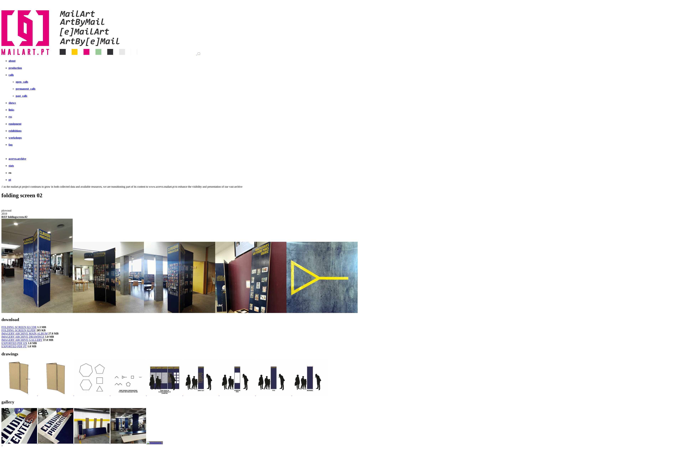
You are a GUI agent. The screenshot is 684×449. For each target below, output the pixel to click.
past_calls (21, 95)
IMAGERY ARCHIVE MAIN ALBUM (24, 333)
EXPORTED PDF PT (14, 346)
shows (12, 102)
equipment (15, 123)
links (11, 109)
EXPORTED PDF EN (14, 343)
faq (10, 144)
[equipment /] (19, 394)
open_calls (22, 81)
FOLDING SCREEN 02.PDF (18, 330)
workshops (15, 137)
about (12, 60)
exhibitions (15, 130)
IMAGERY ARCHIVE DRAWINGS (22, 336)
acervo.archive (17, 158)
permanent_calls (25, 88)
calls (11, 74)
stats (11, 165)
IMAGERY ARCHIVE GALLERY (21, 339)
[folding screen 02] (37, 312)
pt (10, 179)
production (15, 67)
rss (10, 116)
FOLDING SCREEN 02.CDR (19, 327)
